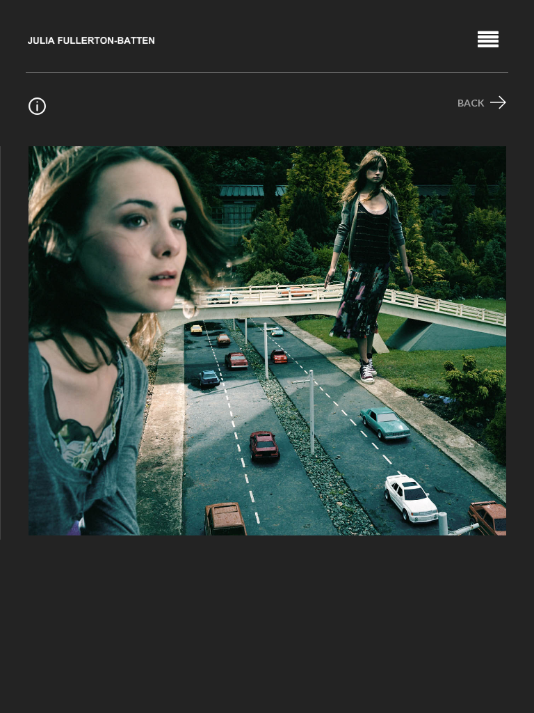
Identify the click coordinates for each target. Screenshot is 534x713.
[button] (488, 39)
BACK (472, 103)
